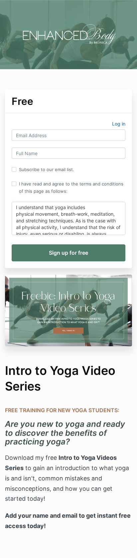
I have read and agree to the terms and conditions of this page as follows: (71, 187)
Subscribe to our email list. (46, 169)
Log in (118, 124)
